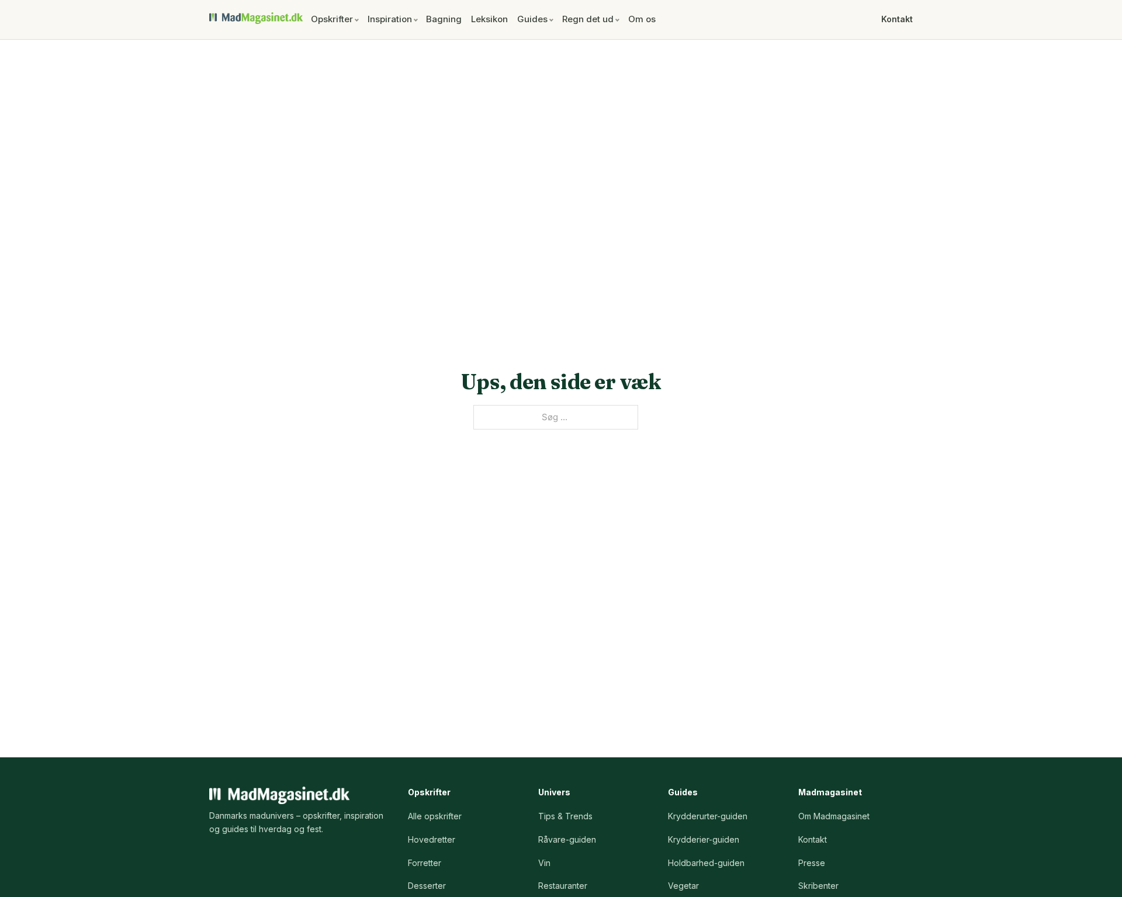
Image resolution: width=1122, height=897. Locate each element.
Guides (532, 19)
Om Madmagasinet (834, 816)
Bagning (444, 19)
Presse (811, 863)
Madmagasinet (256, 18)
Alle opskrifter (435, 816)
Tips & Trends (565, 816)
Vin (544, 863)
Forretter (424, 863)
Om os (642, 19)
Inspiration (390, 19)
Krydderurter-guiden (707, 816)
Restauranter (562, 886)
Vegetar (683, 886)
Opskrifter (332, 19)
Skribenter (818, 886)
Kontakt (897, 19)
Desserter (427, 886)
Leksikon (489, 19)
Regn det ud (588, 19)
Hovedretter (431, 839)
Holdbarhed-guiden (706, 863)
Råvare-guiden (567, 839)
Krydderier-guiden (703, 839)
